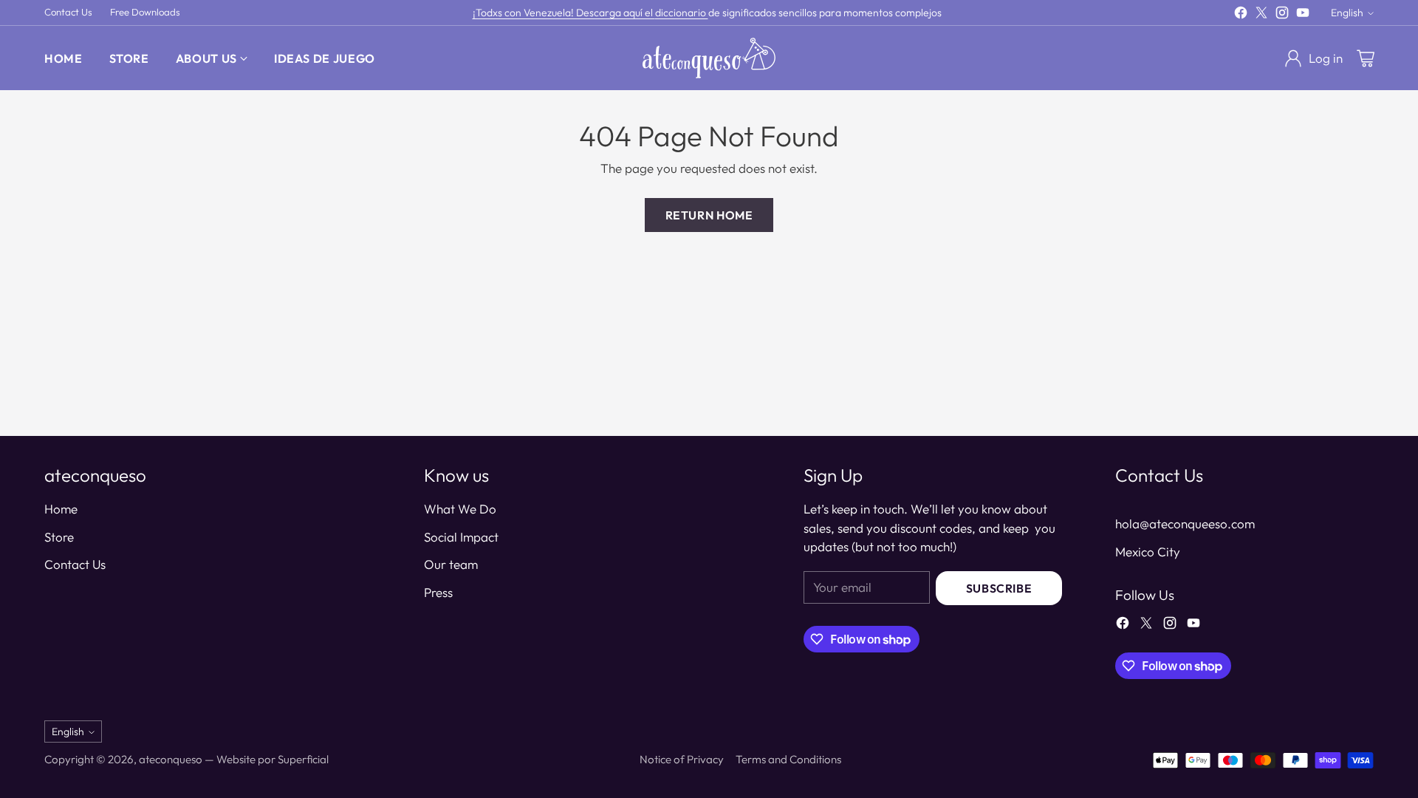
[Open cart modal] (1366, 58)
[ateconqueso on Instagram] (1282, 15)
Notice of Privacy (682, 759)
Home (61, 508)
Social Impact (461, 537)
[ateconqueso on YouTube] (1302, 15)
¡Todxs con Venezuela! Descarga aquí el (564, 12)
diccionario (681, 12)
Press (438, 592)
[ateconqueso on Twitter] (1261, 15)
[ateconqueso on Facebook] (1240, 15)
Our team (451, 564)
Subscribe (999, 588)
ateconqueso (170, 759)
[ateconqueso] (709, 58)
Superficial (303, 759)
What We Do (460, 508)
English (1347, 12)
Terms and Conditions (788, 759)
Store (59, 537)
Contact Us (75, 564)
